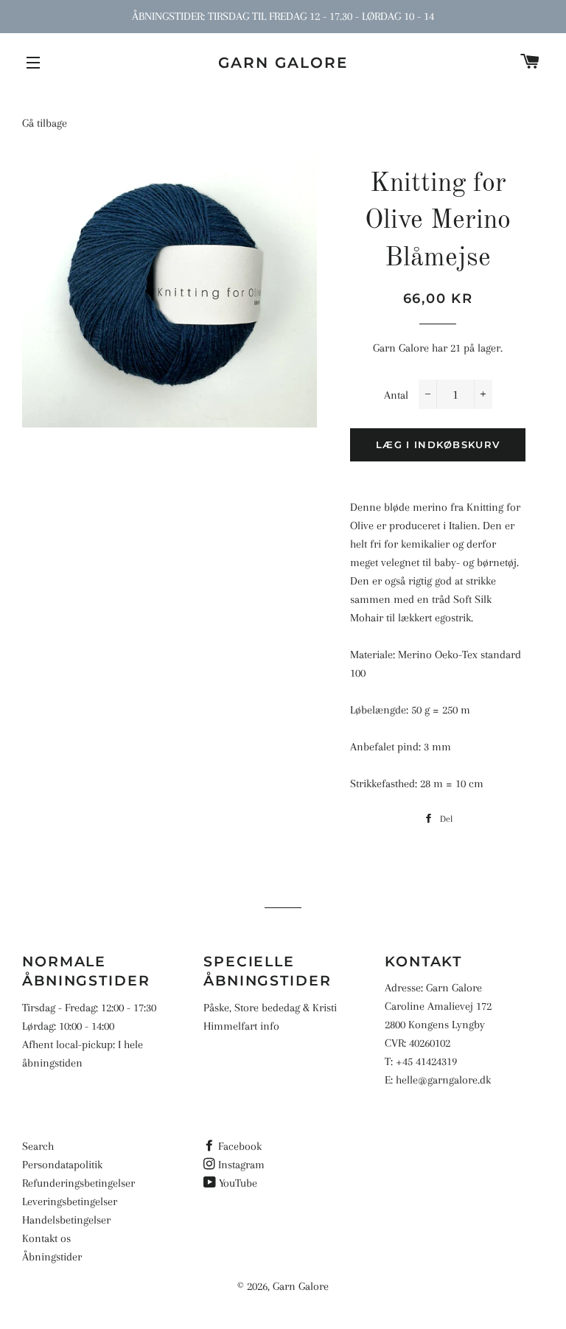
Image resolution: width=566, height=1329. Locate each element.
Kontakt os (46, 1238)
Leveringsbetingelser (69, 1201)
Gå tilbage (44, 123)
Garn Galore (283, 62)
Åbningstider (52, 1256)
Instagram (241, 1164)
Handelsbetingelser (66, 1220)
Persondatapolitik (62, 1164)
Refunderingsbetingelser (78, 1183)
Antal (396, 395)
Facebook (240, 1146)
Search (38, 1146)
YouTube (238, 1183)
